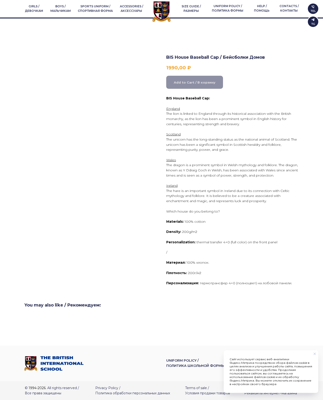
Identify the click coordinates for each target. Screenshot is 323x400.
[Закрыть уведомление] (314, 353)
